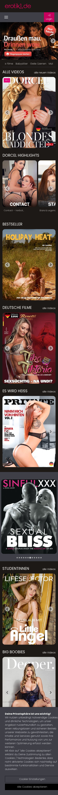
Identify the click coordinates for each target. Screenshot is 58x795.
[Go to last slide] (7, 112)
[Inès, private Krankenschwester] (29, 516)
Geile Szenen (38, 63)
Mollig (52, 63)
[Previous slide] (4, 40)
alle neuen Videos (45, 72)
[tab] (17, 557)
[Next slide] (53, 40)
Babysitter (22, 63)
